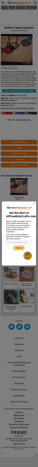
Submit (19, 248)
